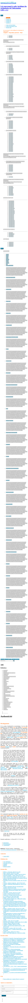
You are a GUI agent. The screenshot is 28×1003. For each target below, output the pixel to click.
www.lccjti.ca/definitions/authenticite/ (9, 849)
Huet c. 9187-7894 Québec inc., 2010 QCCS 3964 (14, 933)
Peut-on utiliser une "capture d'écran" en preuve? (13, 979)
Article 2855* (6, 856)
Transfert (8, 623)
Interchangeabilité (10, 492)
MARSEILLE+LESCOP (15, 767)
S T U (7, 261)
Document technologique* (11, 384)
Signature (8, 575)
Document (8, 372)
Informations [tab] (6, 842)
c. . (14, 790)
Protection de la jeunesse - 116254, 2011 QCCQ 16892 (15, 922)
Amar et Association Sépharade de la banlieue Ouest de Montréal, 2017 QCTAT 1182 (15, 878)
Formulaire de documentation (12, 468)
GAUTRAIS (21, 766)
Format (7, 456)
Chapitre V (8, 22)
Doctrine (2, 659)
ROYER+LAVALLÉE (18, 768)
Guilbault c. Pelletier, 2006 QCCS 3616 (11, 924)
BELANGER (4, 769)
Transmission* (9, 635)
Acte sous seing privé (10, 277)
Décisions (7, 659)
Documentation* (9, 396)
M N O (7, 259)
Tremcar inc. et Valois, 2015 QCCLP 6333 (12, 895)
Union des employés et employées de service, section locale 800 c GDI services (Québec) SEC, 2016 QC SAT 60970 (14, 890)
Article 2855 (19, 735)
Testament (8, 611)
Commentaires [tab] (6, 845)
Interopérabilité (9, 504)
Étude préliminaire (15, 659)
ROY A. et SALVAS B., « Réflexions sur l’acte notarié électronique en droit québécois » (15, 959)
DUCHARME (15, 761)
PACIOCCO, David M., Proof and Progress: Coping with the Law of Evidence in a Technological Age (14, 939)
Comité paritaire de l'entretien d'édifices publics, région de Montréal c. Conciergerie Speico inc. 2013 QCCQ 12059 (15, 911)
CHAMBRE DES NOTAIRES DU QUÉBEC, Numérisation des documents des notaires (13, 957)
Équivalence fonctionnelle (11, 432)
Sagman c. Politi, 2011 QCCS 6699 (11, 920)
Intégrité (8, 480)
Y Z (7, 264)
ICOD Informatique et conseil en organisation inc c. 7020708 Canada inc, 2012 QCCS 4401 (14, 914)
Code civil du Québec (10, 25)
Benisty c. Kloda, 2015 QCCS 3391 (11, 897)
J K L (7, 258)
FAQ (10, 659)
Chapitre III (8, 20)
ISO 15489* (8, 516)
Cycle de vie (8, 361)
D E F (7, 255)
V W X (7, 263)
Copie (7, 349)
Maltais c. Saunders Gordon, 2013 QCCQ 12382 (13, 908)
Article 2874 (10, 737)
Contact (5, 1001)
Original (8, 563)
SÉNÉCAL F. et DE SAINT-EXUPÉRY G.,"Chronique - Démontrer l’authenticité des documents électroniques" (13, 954)
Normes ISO (8, 27)
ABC (2, 248)
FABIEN (3, 767)
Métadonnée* (9, 540)
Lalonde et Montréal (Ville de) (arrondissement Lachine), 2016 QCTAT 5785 (13, 887)
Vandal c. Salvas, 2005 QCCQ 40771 (11, 931)
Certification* (9, 325)
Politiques (5, 1000)
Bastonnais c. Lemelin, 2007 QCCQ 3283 (12, 928)
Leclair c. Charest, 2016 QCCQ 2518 (11, 893)
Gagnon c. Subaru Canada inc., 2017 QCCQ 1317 (14, 883)
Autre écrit (8, 301)
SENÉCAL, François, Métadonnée (10, 943)
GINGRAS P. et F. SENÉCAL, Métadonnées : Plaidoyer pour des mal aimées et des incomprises (13, 941)
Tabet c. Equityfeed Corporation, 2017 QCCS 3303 (14, 876)
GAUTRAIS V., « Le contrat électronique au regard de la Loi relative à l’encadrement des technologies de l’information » (15, 970)
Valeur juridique (9, 647)
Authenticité (8, 289)
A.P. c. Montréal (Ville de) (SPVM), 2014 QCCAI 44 (14, 904)
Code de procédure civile (11, 26)
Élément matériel (9, 420)
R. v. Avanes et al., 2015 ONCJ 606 (11, 896)
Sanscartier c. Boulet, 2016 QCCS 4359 (11, 892)
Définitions (5, 713)
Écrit (7, 408)
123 (2, 15)
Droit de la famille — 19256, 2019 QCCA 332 (13, 875)
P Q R (7, 260)
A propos (5, 998)
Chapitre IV (8, 21)
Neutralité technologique (11, 551)
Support (7, 587)
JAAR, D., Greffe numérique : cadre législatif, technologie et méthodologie (13, 951)
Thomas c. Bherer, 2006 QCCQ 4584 (11, 923)
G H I (7, 256)
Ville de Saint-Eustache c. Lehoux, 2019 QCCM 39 (14, 874)
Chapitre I (8, 17)
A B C (7, 254)
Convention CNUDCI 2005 (12, 337)
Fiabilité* (8, 444)
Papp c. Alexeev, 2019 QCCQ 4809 (11, 873)
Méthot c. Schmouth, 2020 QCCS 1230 (11, 872)
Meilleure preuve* (10, 528)
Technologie (8, 599)
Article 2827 (10, 817)
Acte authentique (9, 265)
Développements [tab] (6, 844)
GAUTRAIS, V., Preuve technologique (11, 949)
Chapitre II (8, 19)
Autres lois (8, 313)
